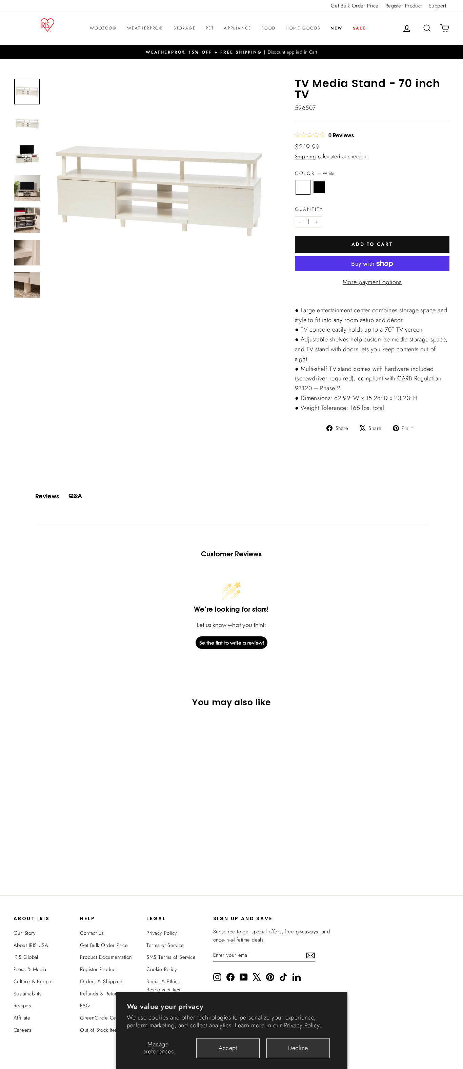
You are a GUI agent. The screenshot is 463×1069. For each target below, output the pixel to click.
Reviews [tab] (47, 496)
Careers (22, 1030)
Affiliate (22, 1018)
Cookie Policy (161, 969)
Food (269, 28)
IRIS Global (26, 957)
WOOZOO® (103, 28)
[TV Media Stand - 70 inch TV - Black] (70, 855)
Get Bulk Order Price (355, 5)
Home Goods (303, 28)
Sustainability (28, 993)
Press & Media (30, 969)
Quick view (65, 819)
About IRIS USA (31, 945)
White (303, 187)
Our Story (25, 933)
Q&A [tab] (75, 496)
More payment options (372, 282)
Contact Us (92, 933)
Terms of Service (165, 945)
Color (314, 173)
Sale (359, 28)
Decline (298, 1048)
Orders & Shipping (101, 981)
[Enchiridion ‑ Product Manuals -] (297, 302)
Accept (228, 1048)
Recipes (22, 1005)
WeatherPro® (145, 28)
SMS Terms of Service (171, 957)
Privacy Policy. (303, 1025)
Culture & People (33, 981)
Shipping (305, 156)
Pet (210, 28)
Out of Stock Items (100, 1030)
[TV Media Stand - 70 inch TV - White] (61, 855)
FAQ (85, 1005)
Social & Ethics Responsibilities (163, 985)
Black (319, 187)
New (336, 28)
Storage (185, 28)
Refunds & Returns (101, 993)
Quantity (309, 209)
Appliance (237, 28)
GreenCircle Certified (104, 1018)
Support (437, 5)
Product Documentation (106, 957)
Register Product (403, 5)
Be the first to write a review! (231, 643)
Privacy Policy (161, 933)
